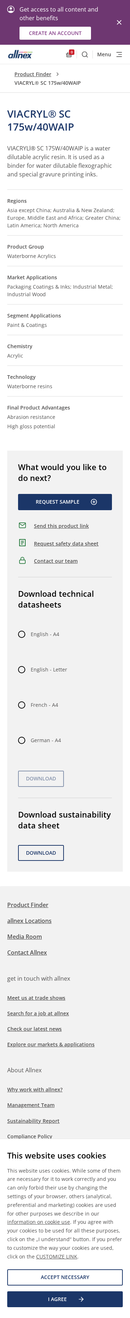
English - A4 (45, 634)
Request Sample (57, 501)
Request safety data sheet (66, 543)
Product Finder (32, 74)
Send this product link (61, 525)
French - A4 (44, 704)
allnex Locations (29, 921)
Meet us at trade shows (36, 997)
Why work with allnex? (34, 1089)
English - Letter (49, 669)
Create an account (55, 33)
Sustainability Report (33, 1120)
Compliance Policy (29, 1136)
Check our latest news (34, 1028)
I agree (57, 1299)
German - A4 (46, 740)
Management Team (31, 1105)
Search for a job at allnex (38, 1013)
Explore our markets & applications (51, 1044)
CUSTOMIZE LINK (56, 1256)
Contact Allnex (27, 952)
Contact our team (56, 560)
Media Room (24, 937)
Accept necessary (65, 1277)
